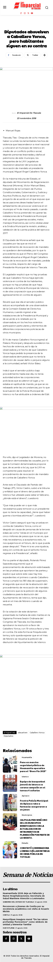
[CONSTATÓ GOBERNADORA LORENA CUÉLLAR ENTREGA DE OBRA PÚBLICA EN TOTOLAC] (10, 849)
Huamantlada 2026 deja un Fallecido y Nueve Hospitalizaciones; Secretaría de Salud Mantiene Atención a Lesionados (24, 896)
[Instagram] (24, 13)
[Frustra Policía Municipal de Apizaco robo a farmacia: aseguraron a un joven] (10, 802)
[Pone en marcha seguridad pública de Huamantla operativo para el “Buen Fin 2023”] (10, 764)
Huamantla (27, 757)
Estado (25, 843)
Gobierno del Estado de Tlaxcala (18, 902)
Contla (6, 915)
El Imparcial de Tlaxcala (29, 113)
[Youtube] (32, 13)
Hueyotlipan (8, 928)
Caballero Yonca (37, 733)
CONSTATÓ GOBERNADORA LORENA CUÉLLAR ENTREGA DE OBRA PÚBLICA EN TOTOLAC (35, 852)
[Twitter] (28, 13)
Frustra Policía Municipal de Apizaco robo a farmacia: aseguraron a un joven (34, 805)
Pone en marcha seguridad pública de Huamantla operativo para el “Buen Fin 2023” (33, 767)
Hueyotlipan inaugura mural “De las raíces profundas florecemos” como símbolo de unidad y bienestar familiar (25, 922)
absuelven (23, 733)
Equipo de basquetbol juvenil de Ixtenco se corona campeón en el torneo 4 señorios (32, 786)
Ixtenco (25, 777)
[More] (44, 55)
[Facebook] (21, 13)
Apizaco (25, 796)
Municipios (26, 25)
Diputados (8, 736)
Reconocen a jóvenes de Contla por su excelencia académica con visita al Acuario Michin (26, 909)
